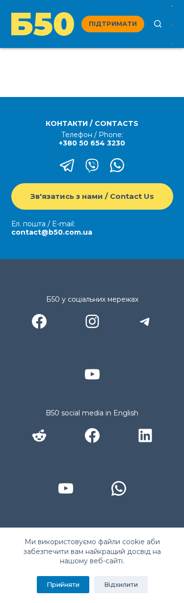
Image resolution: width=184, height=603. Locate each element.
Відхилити (121, 584)
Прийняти (63, 584)
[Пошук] (157, 23)
